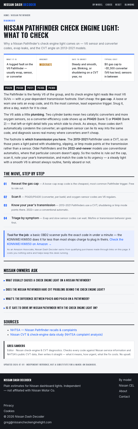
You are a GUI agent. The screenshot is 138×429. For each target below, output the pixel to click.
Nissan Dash (20, 4)
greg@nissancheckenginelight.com (28, 422)
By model (97, 4)
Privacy (9, 405)
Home (6, 15)
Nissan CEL (126, 385)
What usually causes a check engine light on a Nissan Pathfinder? (48, 280)
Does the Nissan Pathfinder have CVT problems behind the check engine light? (55, 289)
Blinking (129, 4)
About (123, 391)
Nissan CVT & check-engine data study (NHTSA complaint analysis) (56, 334)
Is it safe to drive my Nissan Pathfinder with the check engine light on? (52, 308)
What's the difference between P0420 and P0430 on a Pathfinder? (48, 299)
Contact (124, 396)
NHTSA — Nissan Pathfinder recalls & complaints (43, 330)
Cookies (9, 411)
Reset (118, 4)
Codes (109, 4)
